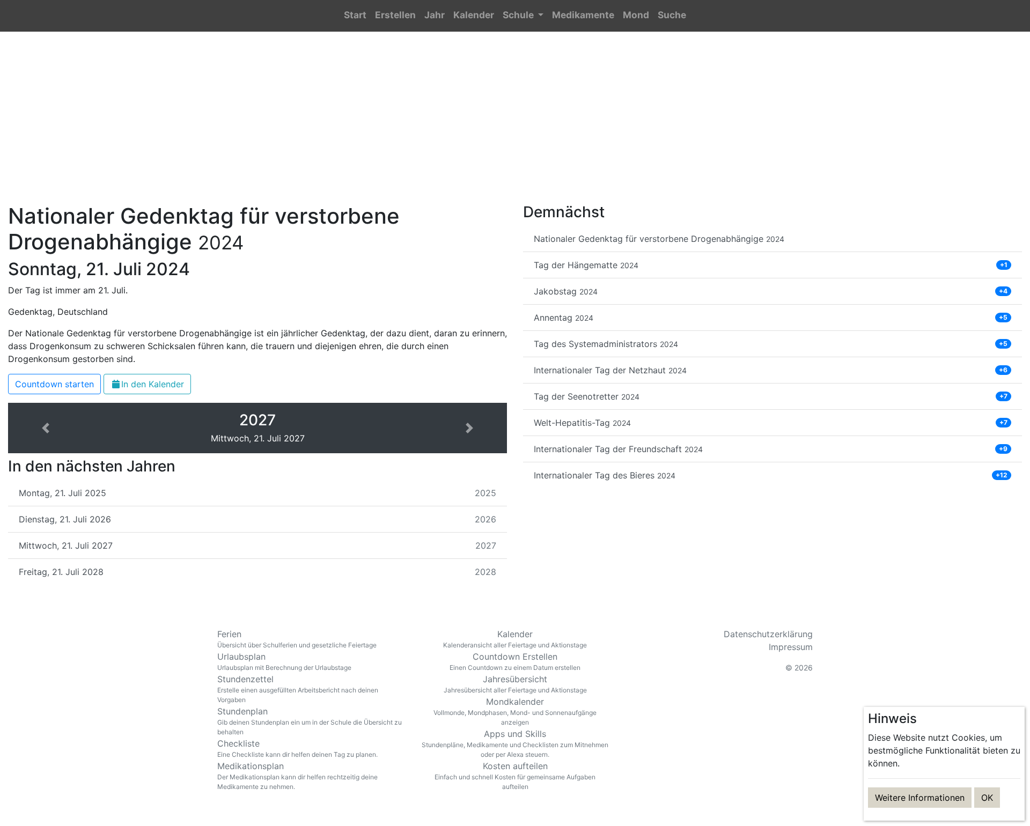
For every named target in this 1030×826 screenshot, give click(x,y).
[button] (523, 16)
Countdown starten (54, 384)
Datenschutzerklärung (768, 634)
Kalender (515, 639)
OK (987, 797)
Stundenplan (309, 721)
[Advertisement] (515, 124)
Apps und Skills (515, 743)
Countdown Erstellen (515, 661)
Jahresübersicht (515, 684)
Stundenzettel (297, 689)
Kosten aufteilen (515, 776)
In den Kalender (152, 384)
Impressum (791, 646)
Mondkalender (515, 711)
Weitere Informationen (920, 797)
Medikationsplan (297, 776)
